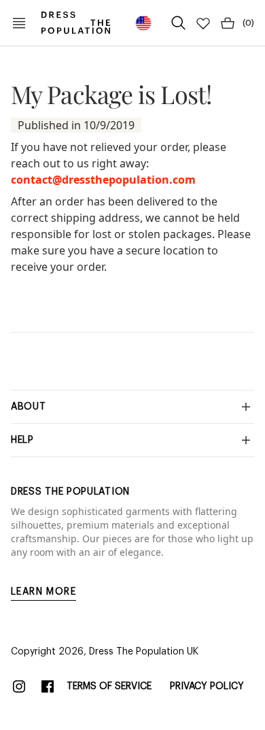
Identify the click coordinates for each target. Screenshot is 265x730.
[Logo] (76, 23)
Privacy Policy (207, 686)
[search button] (179, 23)
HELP (22, 440)
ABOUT (28, 407)
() (248, 23)
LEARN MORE (43, 592)
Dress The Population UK (143, 652)
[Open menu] (19, 23)
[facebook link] (47, 686)
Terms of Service (109, 686)
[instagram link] (19, 686)
